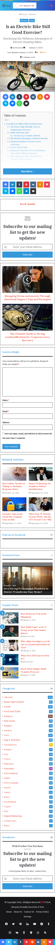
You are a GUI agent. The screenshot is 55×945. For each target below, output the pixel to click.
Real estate (9, 721)
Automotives (10, 745)
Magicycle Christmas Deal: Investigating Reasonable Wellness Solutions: (28, 152)
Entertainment (11, 773)
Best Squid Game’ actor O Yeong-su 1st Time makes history (33, 630)
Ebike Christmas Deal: (20, 132)
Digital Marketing (13, 816)
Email (5, 411)
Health (7, 706)
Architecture (10, 821)
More (6, 825)
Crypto (7, 806)
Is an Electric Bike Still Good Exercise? (24, 124)
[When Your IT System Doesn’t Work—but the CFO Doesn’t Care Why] (41, 504)
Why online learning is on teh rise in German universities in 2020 (35, 644)
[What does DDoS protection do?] (10, 659)
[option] (27, 578)
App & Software (12, 740)
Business (8, 716)
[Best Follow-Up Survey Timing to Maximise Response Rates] (14, 474)
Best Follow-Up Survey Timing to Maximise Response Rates (13, 486)
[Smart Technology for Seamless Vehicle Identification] (41, 474)
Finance (8, 725)
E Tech (41, 907)
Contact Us (29, 912)
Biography (9, 768)
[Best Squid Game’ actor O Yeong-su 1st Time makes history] (10, 631)
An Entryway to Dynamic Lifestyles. (27, 136)
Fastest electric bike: (19, 147)
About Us (18, 912)
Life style (8, 697)
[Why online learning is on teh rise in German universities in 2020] (10, 645)
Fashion (8, 749)
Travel (7, 759)
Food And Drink (12, 711)
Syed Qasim (18, 48)
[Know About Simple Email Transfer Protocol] (10, 672)
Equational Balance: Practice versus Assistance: (26, 143)
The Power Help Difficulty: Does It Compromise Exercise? (25, 128)
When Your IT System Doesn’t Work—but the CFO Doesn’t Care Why (40, 517)
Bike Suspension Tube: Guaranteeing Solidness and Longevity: (26, 157)
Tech (32, 20)
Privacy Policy (42, 912)
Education (9, 764)
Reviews (32, 14)
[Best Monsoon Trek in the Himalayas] (10, 617)
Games (7, 778)
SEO (6, 811)
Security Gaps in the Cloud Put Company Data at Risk (12, 517)
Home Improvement (14, 702)
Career (7, 792)
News (6, 797)
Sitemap (27, 916)
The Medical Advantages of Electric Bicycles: (29, 138)
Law (6, 754)
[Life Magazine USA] (24, 5)
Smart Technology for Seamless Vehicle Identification (40, 486)
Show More (27, 171)
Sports (7, 787)
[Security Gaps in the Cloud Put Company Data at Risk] (14, 504)
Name (5, 400)
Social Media (10, 802)
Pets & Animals (11, 783)
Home (24, 14)
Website (6, 422)
